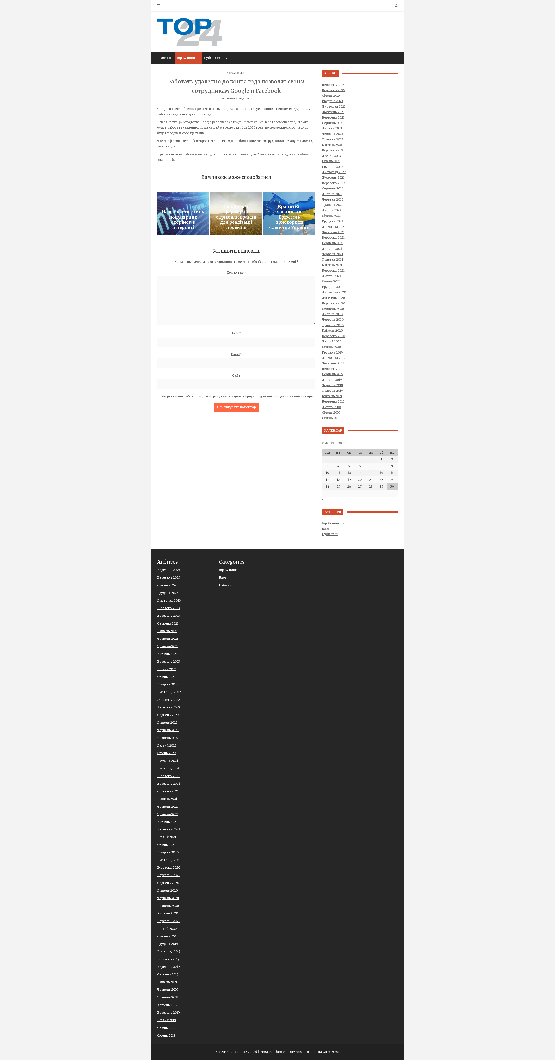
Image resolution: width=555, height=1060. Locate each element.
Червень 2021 (332, 254)
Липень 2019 (332, 380)
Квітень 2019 (332, 396)
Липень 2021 (332, 249)
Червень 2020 (333, 319)
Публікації (212, 58)
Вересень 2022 (333, 183)
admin (247, 98)
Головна (166, 58)
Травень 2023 (332, 139)
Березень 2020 (333, 336)
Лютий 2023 (331, 156)
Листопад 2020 (334, 292)
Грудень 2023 (332, 101)
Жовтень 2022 (333, 177)
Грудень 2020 (332, 287)
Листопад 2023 (334, 106)
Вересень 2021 (333, 238)
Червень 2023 (332, 134)
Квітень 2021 (332, 265)
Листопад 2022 (334, 172)
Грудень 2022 (332, 167)
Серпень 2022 (333, 188)
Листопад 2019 (333, 358)
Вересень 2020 (333, 303)
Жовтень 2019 (333, 363)
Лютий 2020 (331, 341)
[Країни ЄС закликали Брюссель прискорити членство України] (289, 213)
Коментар (236, 272)
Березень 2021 (333, 270)
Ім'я (236, 333)
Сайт (236, 375)
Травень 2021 (332, 259)
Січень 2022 (331, 216)
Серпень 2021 (332, 243)
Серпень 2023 (332, 123)
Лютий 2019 (331, 407)
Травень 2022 (332, 205)
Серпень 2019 (332, 374)
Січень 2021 (331, 281)
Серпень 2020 (333, 309)
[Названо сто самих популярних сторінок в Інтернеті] (183, 213)
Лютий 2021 (331, 276)
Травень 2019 (332, 391)
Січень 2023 (331, 161)
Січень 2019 (331, 412)
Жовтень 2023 (333, 112)
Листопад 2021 (334, 227)
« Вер (326, 499)
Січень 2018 (331, 418)
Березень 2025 (333, 90)
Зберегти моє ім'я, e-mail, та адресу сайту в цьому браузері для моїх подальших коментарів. (238, 396)
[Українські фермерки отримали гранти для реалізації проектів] (236, 213)
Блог (228, 58)
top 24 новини (188, 58)
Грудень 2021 (332, 221)
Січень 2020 (331, 347)
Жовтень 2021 (333, 232)
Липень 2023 (332, 128)
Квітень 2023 (332, 145)
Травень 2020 (333, 325)
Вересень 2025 (333, 85)
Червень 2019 (332, 385)
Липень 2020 (332, 314)
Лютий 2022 (331, 210)
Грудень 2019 (332, 352)
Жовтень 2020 (333, 298)
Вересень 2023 (333, 117)
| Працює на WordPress (320, 1052)
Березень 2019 (333, 401)
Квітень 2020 (332, 331)
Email (236, 354)
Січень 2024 (331, 96)
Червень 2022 (332, 199)
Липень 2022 (332, 194)
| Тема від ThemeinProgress (280, 1052)
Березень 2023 (333, 150)
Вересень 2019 (333, 369)
